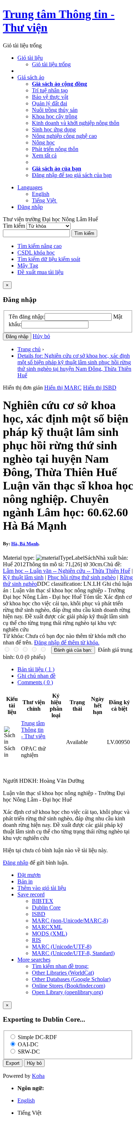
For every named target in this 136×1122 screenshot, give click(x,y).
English (26, 1100)
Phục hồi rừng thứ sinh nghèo (82, 577)
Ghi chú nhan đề (36, 676)
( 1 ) (35, 669)
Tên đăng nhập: (27, 317)
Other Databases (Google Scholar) (71, 979)
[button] (30, 58)
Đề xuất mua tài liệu (40, 272)
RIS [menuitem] (36, 940)
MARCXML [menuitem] (47, 927)
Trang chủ (29, 349)
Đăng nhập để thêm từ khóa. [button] (66, 642)
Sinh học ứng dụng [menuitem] (54, 129)
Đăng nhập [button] (30, 207)
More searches (33, 960)
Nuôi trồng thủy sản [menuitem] (55, 110)
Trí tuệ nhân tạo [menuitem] (50, 90)
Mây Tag (27, 265)
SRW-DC (29, 1052)
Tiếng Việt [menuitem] (44, 200)
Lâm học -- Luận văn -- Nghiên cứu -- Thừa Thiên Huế (66, 571)
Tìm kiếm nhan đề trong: (60, 966)
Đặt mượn (29, 875)
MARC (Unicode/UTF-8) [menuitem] (61, 947)
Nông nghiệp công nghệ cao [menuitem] (64, 136)
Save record (31, 894)
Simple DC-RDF (37, 1037)
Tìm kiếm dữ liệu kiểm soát (48, 259)
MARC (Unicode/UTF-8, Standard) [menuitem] (73, 953)
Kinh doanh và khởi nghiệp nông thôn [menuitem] (75, 123)
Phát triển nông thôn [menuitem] (55, 149)
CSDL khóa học (36, 252)
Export (13, 1063)
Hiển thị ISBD (99, 387)
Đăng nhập (15, 863)
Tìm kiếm (14, 226)
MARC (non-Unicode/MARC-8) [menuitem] (70, 920)
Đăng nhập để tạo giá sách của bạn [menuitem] (72, 175)
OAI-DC (28, 1044)
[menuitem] (59, 84)
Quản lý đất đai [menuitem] (49, 103)
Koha (38, 1076)
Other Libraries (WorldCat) (63, 973)
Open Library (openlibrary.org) (67, 992)
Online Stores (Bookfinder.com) (68, 986)
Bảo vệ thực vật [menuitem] (50, 97)
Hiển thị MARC (63, 387)
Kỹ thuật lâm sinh (23, 577)
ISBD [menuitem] (38, 914)
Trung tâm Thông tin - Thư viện (33, 729)
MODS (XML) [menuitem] (49, 933)
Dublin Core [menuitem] (46, 907)
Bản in (25, 881)
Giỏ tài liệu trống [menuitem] (51, 64)
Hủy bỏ (41, 336)
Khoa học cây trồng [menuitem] (54, 116)
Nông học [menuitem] (43, 142)
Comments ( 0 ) (35, 682)
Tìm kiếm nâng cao (39, 246)
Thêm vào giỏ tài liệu (41, 888)
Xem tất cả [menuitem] (44, 155)
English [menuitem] (40, 194)
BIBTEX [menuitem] (42, 901)
